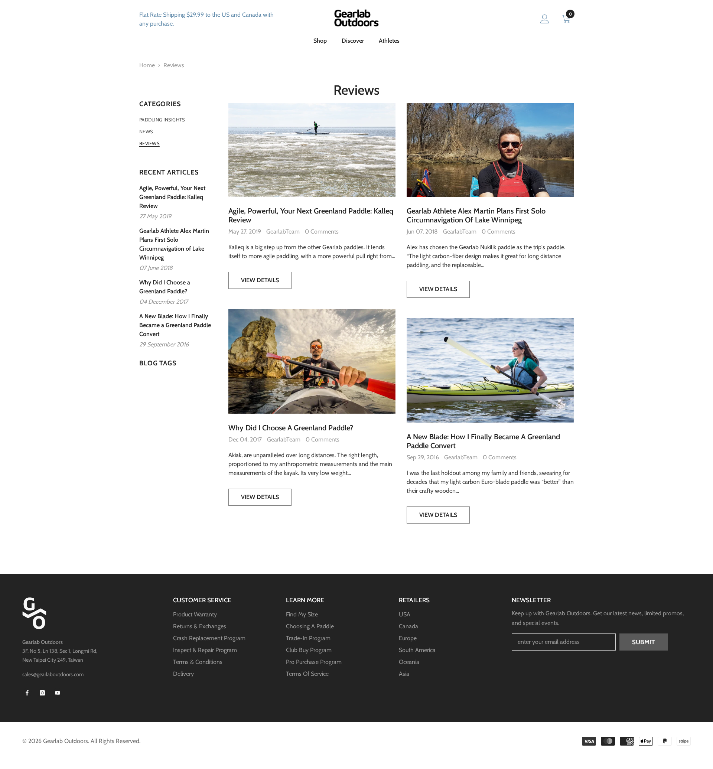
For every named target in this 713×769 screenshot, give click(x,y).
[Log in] (544, 19)
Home (147, 65)
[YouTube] (57, 693)
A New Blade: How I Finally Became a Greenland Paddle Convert (483, 441)
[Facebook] (27, 693)
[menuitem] (178, 120)
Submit (643, 642)
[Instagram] (42, 693)
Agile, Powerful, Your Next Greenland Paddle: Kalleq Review (310, 215)
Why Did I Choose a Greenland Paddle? (290, 427)
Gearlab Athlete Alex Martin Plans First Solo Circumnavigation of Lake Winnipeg (476, 215)
